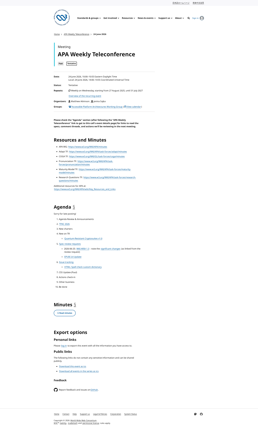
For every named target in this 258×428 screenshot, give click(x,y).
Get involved (110, 18)
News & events (145, 18)
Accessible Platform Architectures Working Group (97, 106)
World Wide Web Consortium (83, 420)
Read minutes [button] (65, 313)
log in (64, 345)
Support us (164, 18)
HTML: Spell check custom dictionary (83, 267)
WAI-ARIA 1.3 (82, 248)
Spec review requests (70, 244)
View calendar (133, 106)
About (178, 18)
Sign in (195, 18)
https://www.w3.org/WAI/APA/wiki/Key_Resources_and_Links (85, 189)
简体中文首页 (198, 2)
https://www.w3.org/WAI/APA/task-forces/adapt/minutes (98, 151)
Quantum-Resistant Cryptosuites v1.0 (83, 238)
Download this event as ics (72, 366)
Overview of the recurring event (85, 96)
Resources (127, 18)
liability (63, 423)
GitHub (94, 389)
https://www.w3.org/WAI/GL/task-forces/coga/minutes (97, 156)
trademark (72, 423)
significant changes (110, 248)
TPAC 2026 (64, 224)
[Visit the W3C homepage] (62, 17)
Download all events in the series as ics (79, 371)
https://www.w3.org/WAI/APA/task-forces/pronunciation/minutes (86, 163)
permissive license (91, 423)
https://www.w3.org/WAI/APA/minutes (87, 146)
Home (57, 34)
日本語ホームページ (181, 2)
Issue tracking (66, 262)
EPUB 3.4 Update (72, 256)
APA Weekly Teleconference (76, 34)
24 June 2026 (99, 34)
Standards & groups (87, 18)
